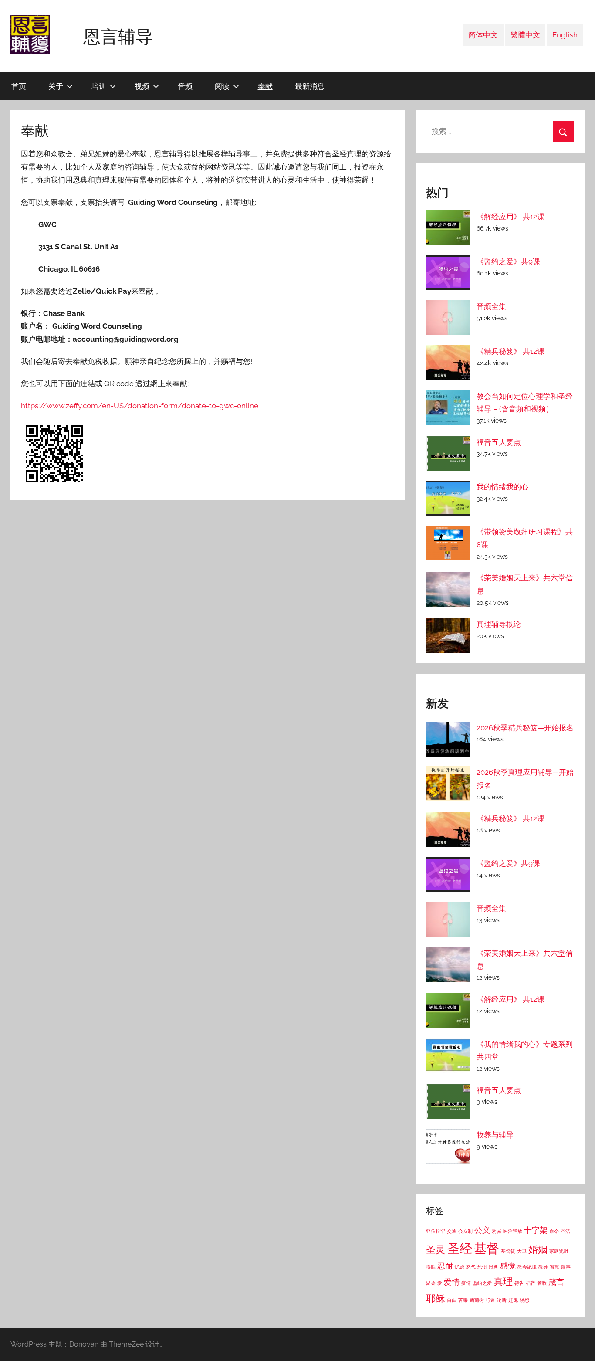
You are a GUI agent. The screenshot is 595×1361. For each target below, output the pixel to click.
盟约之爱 (482, 1283)
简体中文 (483, 35)
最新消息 (310, 86)
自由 (451, 1300)
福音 (530, 1283)
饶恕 (524, 1300)
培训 (98, 86)
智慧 (554, 1266)
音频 (185, 86)
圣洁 (565, 1231)
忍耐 (445, 1265)
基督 (486, 1248)
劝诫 (496, 1231)
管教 (542, 1283)
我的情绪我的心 (502, 486)
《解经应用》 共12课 (510, 216)
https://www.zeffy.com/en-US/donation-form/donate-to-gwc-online (139, 405)
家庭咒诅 (558, 1251)
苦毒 (463, 1300)
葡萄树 (477, 1300)
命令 (554, 1231)
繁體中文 (525, 35)
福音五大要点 (499, 442)
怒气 (471, 1266)
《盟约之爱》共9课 (508, 261)
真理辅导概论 (499, 624)
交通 (451, 1231)
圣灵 (435, 1249)
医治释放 (512, 1231)
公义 (482, 1230)
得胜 (431, 1266)
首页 (18, 86)
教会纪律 (527, 1266)
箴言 (556, 1281)
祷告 (519, 1283)
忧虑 (459, 1266)
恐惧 (482, 1266)
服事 (566, 1266)
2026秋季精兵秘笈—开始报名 (525, 727)
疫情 (466, 1283)
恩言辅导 (118, 36)
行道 (490, 1300)
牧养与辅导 (495, 1134)
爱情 (452, 1281)
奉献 (265, 86)
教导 (543, 1266)
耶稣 (435, 1298)
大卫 (522, 1251)
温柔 (431, 1283)
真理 (503, 1281)
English (565, 35)
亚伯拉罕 (435, 1231)
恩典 (493, 1266)
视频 (142, 86)
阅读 (222, 86)
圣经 (459, 1248)
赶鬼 (513, 1300)
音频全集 (491, 306)
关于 (55, 86)
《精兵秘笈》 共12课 (510, 351)
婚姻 (538, 1249)
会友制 (465, 1231)
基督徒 (508, 1251)
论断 (502, 1300)
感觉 (508, 1265)
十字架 (536, 1230)
